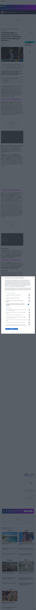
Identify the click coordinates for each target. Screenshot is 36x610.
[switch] (29, 295)
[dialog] (18, 305)
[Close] (33, 278)
